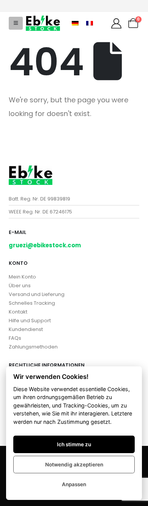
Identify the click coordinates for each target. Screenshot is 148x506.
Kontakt (18, 311)
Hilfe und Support (30, 320)
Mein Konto (22, 276)
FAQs (15, 338)
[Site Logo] (43, 23)
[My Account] (116, 23)
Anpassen (74, 484)
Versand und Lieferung (37, 294)
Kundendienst (26, 329)
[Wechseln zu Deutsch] (75, 23)
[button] (16, 23)
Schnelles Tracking (32, 303)
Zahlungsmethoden (33, 346)
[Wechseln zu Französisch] (89, 23)
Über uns (20, 285)
